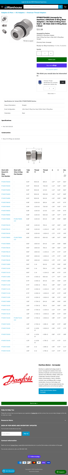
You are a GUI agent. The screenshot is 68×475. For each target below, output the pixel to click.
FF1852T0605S (5, 211)
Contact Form (14, 445)
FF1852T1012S (5, 272)
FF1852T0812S (5, 252)
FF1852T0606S (5, 215)
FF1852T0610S (5, 225)
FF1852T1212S (5, 289)
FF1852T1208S (5, 281)
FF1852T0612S (5, 229)
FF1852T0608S (5, 219)
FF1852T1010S (5, 268)
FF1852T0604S (5, 206)
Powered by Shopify (34, 471)
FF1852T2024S (5, 340)
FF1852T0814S (5, 256)
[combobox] (40, 7)
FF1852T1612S (5, 310)
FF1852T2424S (5, 351)
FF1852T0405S (5, 190)
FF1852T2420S (5, 347)
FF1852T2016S (5, 328)
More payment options (52, 69)
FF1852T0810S (5, 248)
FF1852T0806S (5, 237)
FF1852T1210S (5, 285)
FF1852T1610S (5, 305)
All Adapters (20, 13)
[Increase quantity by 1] (51, 53)
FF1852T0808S (5, 244)
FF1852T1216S (5, 297)
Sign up (26, 434)
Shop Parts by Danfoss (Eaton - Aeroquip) (48, 391)
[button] (4, 19)
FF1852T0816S (5, 260)
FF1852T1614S (5, 314)
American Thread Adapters (36, 13)
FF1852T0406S (5, 194)
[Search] (60, 7)
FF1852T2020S (5, 334)
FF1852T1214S (5, 293)
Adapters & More (7, 13)
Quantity (39, 49)
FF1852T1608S (5, 301)
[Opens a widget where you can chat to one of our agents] (60, 472)
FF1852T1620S (5, 324)
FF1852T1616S (5, 318)
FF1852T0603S (5, 202)
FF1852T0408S (5, 198)
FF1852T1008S (5, 264)
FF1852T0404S (5, 186)
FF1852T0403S (5, 182)
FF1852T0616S (5, 233)
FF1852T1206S (5, 277)
